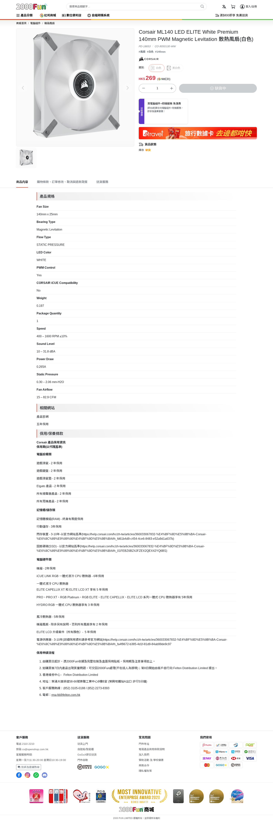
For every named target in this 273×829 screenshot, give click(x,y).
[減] (143, 88)
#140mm (160, 51)
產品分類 (26, 15)
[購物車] (233, 6)
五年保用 (42, 424)
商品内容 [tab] (22, 181)
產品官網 (42, 416)
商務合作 (144, 765)
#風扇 (142, 51)
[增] (171, 88)
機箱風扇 (49, 23)
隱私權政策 (145, 770)
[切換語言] (224, 6)
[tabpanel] (136, 444)
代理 (52, 446)
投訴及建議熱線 (29, 767)
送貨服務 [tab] (102, 181)
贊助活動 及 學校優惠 (151, 760)
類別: (142, 67)
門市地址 (144, 743)
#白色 (150, 51)
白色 (158, 67)
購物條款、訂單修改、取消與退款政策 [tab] (62, 181)
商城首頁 (21, 23)
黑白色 (176, 67)
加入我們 (144, 754)
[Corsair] (148, 58)
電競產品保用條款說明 (152, 749)
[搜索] (202, 6)
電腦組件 (35, 23)
